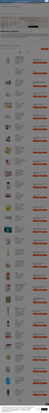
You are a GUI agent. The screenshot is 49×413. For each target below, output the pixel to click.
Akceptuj (44, 409)
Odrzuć (38, 409)
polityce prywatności (15, 409)
